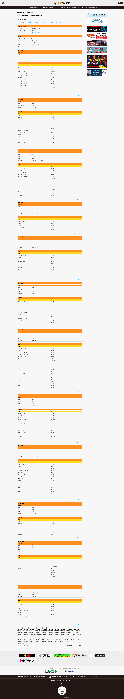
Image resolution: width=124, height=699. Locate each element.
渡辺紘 (43, 639)
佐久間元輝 (44, 630)
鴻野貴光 (20, 641)
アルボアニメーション (70, 641)
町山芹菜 (54, 637)
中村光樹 (33, 634)
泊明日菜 (77, 632)
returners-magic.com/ (35, 32)
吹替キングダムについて (57, 680)
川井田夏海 (81, 628)
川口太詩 (66, 639)
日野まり (73, 634)
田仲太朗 (37, 641)
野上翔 (44, 634)
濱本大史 (62, 634)
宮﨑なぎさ (62, 641)
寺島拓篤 (63, 632)
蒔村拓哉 (36, 637)
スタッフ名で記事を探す (89, 7)
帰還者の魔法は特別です (57, 639)
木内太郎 (26, 630)
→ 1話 (18, 22)
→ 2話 (22, 22)
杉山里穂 (31, 632)
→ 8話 (43, 22)
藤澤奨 (19, 637)
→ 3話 (25, 22)
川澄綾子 (20, 630)
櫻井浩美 (51, 630)
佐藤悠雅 (63, 630)
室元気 (19, 639)
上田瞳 (44, 628)
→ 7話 (39, 22)
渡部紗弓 (48, 639)
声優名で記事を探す (34, 7)
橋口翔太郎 (44, 641)
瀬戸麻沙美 (44, 632)
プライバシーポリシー (68, 680)
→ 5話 (32, 22)
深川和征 (79, 634)
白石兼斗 (20, 632)
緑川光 (78, 637)
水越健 (66, 637)
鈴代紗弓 (37, 632)
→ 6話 (36, 22)
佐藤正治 (57, 630)
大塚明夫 (61, 628)
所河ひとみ (76, 630)
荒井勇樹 (20, 628)
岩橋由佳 (39, 628)
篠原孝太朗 (69, 630)
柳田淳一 (31, 639)
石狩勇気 (26, 628)
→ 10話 (51, 22)
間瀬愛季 (48, 637)
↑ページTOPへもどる (78, 95)
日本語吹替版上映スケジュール (99, 676)
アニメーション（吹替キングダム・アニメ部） (32, 15)
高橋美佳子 (50, 632)
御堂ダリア (72, 637)
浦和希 (49, 628)
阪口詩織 (26, 641)
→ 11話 (55, 22)
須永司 (31, 641)
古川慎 (30, 637)
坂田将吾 (38, 630)
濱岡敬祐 (56, 634)
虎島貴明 (20, 634)
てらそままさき (70, 632)
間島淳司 (42, 637)
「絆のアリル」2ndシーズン (74, 646)
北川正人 (72, 639)
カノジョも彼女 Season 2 (25, 646)
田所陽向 (57, 632)
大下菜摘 (55, 628)
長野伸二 (39, 634)
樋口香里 (50, 641)
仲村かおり (26, 634)
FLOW (55, 641)
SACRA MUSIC (21, 643)
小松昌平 (32, 630)
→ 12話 (59, 22)
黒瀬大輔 (78, 639)
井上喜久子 (32, 628)
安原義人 (25, 639)
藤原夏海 (25, 637)
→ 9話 (46, 22)
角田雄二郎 (74, 628)
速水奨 (68, 634)
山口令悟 (37, 639)
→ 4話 (29, 22)
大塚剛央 (67, 628)
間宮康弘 (60, 637)
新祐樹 (25, 632)
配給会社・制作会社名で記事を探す (69, 7)
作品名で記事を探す (50, 7)
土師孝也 (50, 634)
